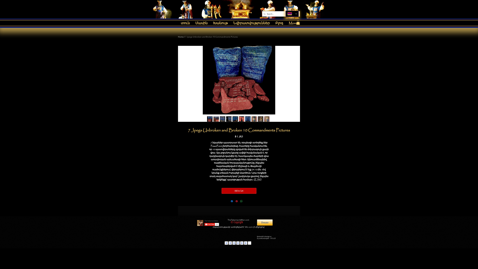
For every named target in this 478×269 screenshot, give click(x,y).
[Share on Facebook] (231, 201)
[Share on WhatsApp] (241, 201)
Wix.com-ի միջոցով (254, 227)
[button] (298, 22)
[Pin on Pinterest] (236, 201)
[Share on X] (246, 201)
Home (181, 37)
